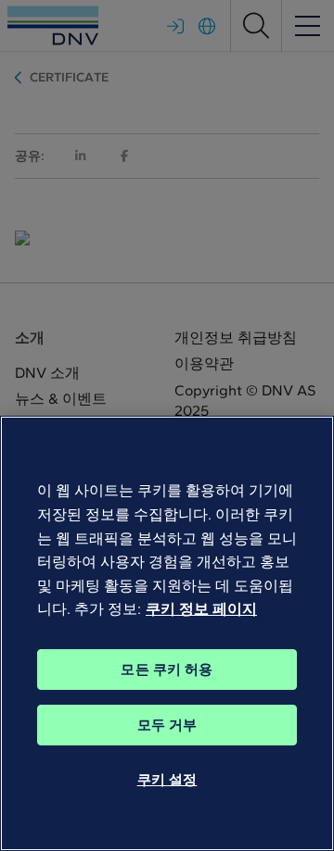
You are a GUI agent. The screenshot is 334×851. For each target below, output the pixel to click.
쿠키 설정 (167, 779)
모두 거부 (167, 725)
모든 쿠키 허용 (166, 669)
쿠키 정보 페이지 (201, 609)
